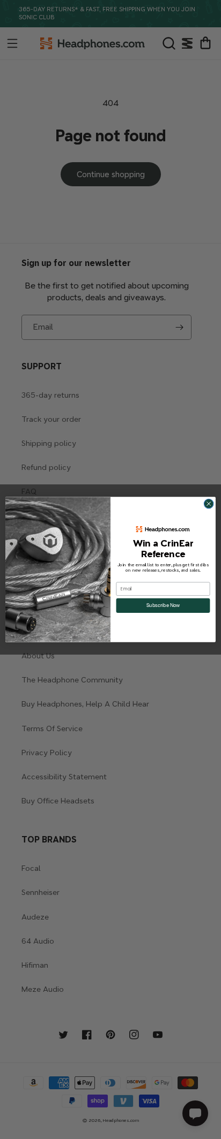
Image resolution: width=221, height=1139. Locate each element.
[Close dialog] (208, 503)
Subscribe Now (163, 606)
